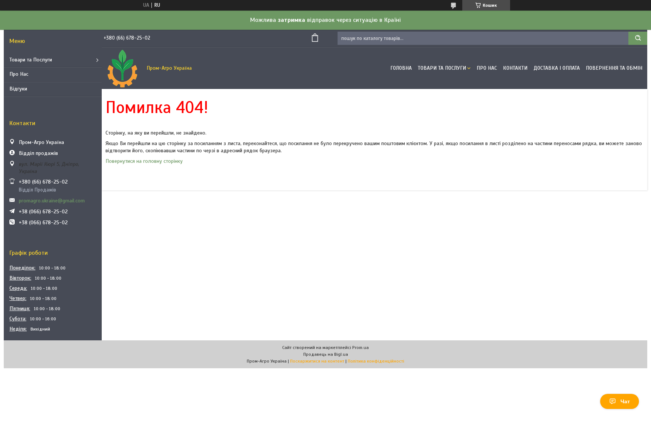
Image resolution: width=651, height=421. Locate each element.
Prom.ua (360, 347)
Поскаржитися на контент (317, 361)
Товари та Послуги (30, 60)
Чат (625, 401)
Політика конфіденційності (376, 361)
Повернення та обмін (614, 68)
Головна (401, 68)
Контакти (515, 68)
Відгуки (18, 89)
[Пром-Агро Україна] (122, 68)
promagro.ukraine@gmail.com (52, 200)
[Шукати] (637, 38)
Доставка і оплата (556, 68)
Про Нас (18, 74)
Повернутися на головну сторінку (144, 161)
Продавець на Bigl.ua (325, 354)
